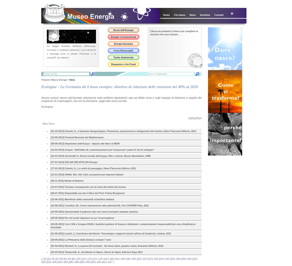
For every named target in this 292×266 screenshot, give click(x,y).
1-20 (44, 258)
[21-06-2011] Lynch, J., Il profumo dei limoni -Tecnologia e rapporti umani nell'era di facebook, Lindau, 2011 (111, 233)
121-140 (98, 258)
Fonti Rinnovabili (123, 50)
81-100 (76, 258)
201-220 (142, 258)
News (193, 15)
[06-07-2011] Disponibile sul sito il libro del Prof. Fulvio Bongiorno (88, 193)
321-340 (52, 262)
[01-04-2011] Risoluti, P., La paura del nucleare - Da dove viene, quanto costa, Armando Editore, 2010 (107, 246)
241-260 (165, 258)
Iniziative (205, 15)
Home (166, 15)
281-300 (187, 258)
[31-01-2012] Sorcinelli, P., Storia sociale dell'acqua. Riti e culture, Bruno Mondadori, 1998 (100, 156)
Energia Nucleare (123, 44)
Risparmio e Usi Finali (123, 64)
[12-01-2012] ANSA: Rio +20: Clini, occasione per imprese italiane (87, 174)
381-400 (85, 262)
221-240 (153, 258)
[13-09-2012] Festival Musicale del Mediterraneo (77, 137)
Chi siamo (179, 15)
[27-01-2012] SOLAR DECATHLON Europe (74, 162)
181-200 (131, 258)
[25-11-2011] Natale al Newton (67, 180)
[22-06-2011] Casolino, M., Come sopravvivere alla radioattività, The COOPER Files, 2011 (100, 205)
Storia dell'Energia (123, 30)
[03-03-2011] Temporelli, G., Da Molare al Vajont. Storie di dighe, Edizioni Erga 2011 (97, 252)
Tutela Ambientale (123, 57)
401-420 (96, 262)
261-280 (176, 258)
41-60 (59, 258)
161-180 (120, 258)
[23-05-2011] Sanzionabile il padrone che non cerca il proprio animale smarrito (94, 211)
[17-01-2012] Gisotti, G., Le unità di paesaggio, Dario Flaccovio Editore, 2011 (93, 168)
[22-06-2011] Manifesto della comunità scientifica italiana (82, 199)
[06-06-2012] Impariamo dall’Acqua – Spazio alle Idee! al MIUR (85, 143)
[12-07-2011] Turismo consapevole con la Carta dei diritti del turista (88, 187)
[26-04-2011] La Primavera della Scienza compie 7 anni (81, 239)
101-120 (87, 258)
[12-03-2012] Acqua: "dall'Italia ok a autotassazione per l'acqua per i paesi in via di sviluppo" (102, 149)
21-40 (51, 258)
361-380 (74, 262)
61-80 (67, 258)
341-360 (63, 262)
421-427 (107, 262)
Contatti (219, 15)
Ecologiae (47, 106)
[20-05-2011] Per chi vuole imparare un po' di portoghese (82, 218)
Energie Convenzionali (123, 37)
